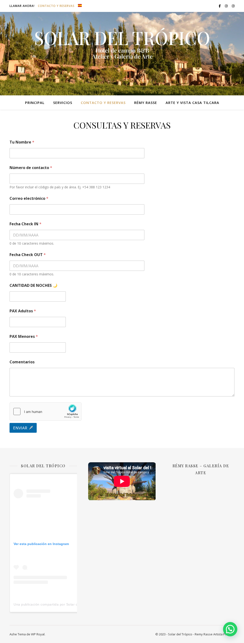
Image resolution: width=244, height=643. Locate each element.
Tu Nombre (22, 142)
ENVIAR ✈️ (23, 428)
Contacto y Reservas (56, 6)
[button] (230, 629)
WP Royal (38, 634)
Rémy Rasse (145, 102)
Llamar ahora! (22, 6)
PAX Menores (24, 336)
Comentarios (22, 362)
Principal (35, 102)
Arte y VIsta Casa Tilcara (192, 102)
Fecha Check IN (25, 224)
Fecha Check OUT (28, 254)
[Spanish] (79, 5)
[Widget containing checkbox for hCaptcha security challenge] (45, 411)
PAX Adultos (23, 311)
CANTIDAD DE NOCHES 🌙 (33, 285)
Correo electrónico (29, 198)
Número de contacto (31, 167)
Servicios (62, 102)
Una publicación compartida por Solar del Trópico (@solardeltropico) (69, 604)
